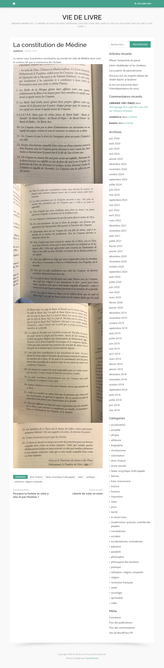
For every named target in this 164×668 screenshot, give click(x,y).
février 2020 (116, 302)
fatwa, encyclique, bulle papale (60, 477)
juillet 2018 (115, 399)
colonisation (117, 455)
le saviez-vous (118, 517)
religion (115, 577)
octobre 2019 (116, 323)
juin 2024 (114, 189)
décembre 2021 (118, 225)
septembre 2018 (118, 389)
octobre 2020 (116, 266)
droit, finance (36, 477)
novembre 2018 (118, 379)
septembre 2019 (118, 328)
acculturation (118, 424)
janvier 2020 (116, 307)
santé (114, 587)
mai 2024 (114, 194)
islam (80, 477)
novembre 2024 (118, 169)
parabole (116, 551)
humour (115, 491)
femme (115, 476)
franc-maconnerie (121, 481)
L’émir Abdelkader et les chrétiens (127, 65)
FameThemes (92, 658)
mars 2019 (115, 358)
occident (115, 536)
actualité (115, 429)
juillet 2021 (115, 240)
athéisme (116, 440)
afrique (115, 435)
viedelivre (18, 51)
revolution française (122, 582)
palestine (116, 546)
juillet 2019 (115, 338)
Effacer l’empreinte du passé (124, 60)
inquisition (117, 496)
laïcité (114, 512)
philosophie (117, 556)
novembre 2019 (118, 317)
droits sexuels (118, 465)
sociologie (116, 592)
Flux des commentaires (122, 627)
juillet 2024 (115, 184)
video (114, 603)
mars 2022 (115, 220)
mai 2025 (114, 153)
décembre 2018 (118, 374)
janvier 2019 (116, 369)
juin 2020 (114, 287)
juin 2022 (114, 210)
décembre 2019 (118, 312)
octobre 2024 (116, 174)
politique (90, 477)
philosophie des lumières (125, 562)
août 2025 (114, 143)
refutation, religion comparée (28, 481)
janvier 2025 (116, 158)
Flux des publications (120, 622)
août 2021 (114, 235)
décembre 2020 (118, 256)
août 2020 (114, 276)
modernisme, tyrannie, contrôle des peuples (130, 524)
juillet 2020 (115, 282)
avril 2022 (114, 215)
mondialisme (118, 531)
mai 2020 (114, 292)
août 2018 (114, 394)
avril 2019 (114, 353)
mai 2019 (114, 348)
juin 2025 (114, 148)
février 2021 (116, 246)
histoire (115, 486)
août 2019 (114, 333)
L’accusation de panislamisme (125, 70)
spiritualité (117, 597)
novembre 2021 (118, 230)
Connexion (115, 617)
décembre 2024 (118, 164)
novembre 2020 (118, 261)
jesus (114, 506)
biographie (117, 445)
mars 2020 (115, 297)
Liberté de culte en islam (87, 493)
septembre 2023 (118, 199)
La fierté (132, 116)
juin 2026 (114, 138)
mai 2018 (114, 410)
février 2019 (116, 364)
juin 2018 (114, 405)
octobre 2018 (116, 384)
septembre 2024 (118, 179)
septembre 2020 (118, 271)
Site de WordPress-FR (121, 632)
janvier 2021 (116, 251)
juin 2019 (114, 343)
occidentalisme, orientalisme (127, 541)
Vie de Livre (82, 17)
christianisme (118, 450)
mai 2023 (114, 205)
